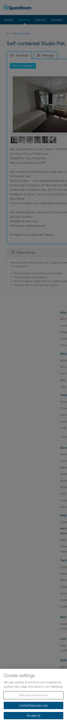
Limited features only (33, 705)
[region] (33, 696)
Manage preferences (33, 695)
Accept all (34, 715)
